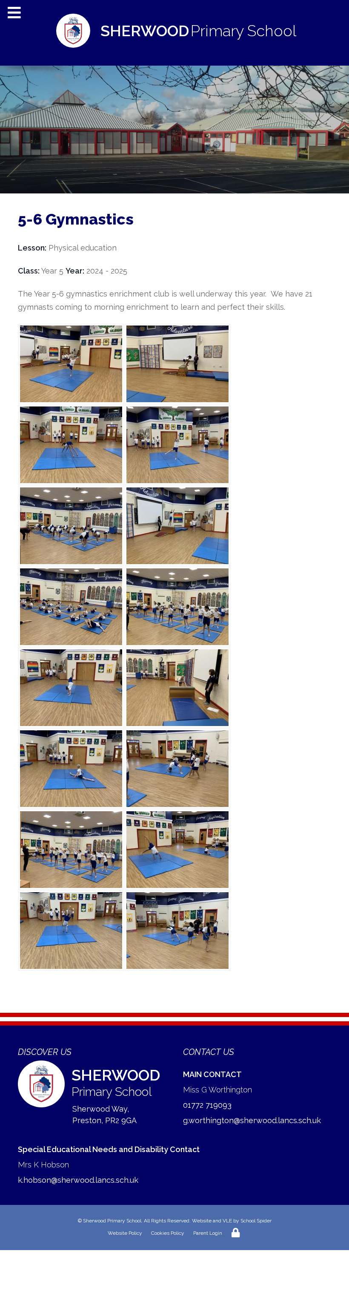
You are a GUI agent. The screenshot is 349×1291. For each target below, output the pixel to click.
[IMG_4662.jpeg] (177, 930)
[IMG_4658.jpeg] (71, 525)
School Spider (256, 1221)
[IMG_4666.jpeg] (177, 364)
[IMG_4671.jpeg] (71, 444)
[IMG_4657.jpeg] (177, 606)
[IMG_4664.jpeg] (177, 687)
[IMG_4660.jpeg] (71, 687)
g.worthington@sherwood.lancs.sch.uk (252, 1120)
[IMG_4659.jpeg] (71, 606)
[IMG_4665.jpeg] (71, 364)
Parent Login (207, 1233)
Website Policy (125, 1233)
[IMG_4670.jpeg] (71, 930)
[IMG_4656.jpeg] (71, 849)
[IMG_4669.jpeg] (177, 768)
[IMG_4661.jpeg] (177, 849)
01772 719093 (207, 1105)
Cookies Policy (167, 1233)
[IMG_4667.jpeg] (177, 444)
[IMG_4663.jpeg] (177, 525)
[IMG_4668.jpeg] (71, 768)
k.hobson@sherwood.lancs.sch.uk (78, 1180)
